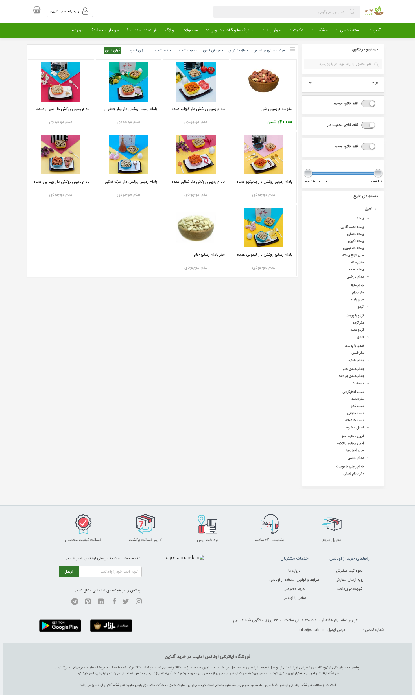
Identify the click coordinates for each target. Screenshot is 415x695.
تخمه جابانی (355, 413)
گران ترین (112, 50)
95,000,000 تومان (314, 181)
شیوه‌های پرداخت (349, 589)
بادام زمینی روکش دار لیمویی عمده (264, 254)
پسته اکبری (356, 241)
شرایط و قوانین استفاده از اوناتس (294, 580)
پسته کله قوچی (353, 248)
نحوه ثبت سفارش (349, 571)
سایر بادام (357, 299)
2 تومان (375, 181)
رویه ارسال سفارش (349, 580)
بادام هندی (356, 360)
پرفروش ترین (213, 50)
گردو (360, 307)
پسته (360, 218)
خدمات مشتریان (294, 558)
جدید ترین (163, 50)
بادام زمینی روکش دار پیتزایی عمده (61, 182)
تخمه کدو (357, 406)
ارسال (68, 571)
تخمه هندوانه (354, 420)
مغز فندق (358, 353)
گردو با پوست (355, 315)
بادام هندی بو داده (351, 376)
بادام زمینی (356, 458)
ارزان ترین (137, 50)
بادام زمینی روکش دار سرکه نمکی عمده (128, 182)
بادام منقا (357, 285)
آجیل (368, 209)
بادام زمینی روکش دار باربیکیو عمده (264, 182)
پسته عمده (356, 269)
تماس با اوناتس (294, 598)
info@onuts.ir (311, 629)
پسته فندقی (355, 234)
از (381, 181)
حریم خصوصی (294, 589)
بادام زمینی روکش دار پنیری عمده (62, 109)
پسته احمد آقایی (352, 227)
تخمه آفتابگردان (353, 392)
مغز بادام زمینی (353, 473)
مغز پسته (357, 262)
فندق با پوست (354, 346)
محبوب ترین (188, 50)
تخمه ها (358, 383)
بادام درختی (355, 277)
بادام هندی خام (353, 369)
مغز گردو (358, 322)
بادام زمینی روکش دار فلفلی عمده (198, 182)
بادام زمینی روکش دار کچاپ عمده (198, 109)
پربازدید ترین (238, 50)
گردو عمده (357, 330)
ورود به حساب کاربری (65, 11)
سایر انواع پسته (353, 255)
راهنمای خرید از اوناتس (349, 558)
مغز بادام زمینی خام (209, 254)
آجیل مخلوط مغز (353, 436)
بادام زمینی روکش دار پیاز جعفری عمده (128, 109)
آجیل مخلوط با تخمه (350, 443)
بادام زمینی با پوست (350, 466)
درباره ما (294, 571)
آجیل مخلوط (354, 428)
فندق (360, 337)
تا (326, 181)
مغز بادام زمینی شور (276, 109)
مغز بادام (358, 292)
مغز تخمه (357, 399)
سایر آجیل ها (355, 450)
